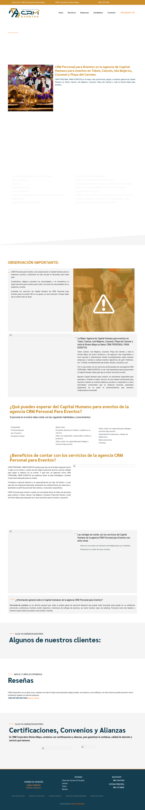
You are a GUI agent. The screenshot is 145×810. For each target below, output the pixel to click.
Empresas (84, 13)
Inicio (61, 13)
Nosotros (72, 13)
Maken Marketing (78, 804)
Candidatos (98, 13)
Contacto (111, 13)
